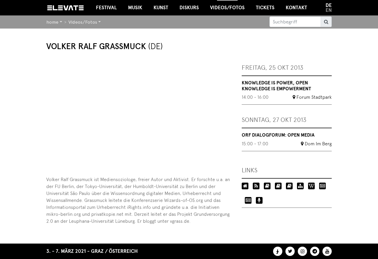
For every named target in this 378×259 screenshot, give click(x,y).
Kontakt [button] (296, 8)
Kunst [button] (161, 8)
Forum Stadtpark (314, 97)
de (329, 5)
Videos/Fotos (82, 22)
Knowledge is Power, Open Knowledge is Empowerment (276, 86)
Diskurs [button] (189, 8)
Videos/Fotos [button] (227, 8)
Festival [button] (106, 8)
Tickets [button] (265, 8)
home (52, 22)
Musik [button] (135, 8)
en (329, 10)
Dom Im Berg (318, 143)
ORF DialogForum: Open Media (278, 135)
